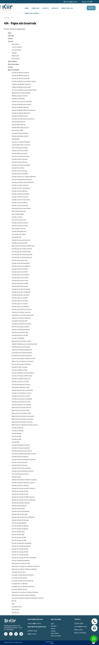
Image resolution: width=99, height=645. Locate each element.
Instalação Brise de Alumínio (20, 583)
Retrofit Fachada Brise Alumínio (21, 560)
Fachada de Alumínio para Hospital (21, 104)
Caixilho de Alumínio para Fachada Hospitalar (24, 344)
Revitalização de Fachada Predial (21, 251)
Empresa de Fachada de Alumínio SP (22, 350)
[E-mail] (94, 628)
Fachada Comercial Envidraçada (20, 263)
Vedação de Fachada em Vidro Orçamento (23, 488)
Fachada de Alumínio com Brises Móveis (23, 373)
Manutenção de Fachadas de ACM (21, 413)
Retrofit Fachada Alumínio (19, 523)
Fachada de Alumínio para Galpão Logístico (24, 81)
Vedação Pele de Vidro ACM (19, 514)
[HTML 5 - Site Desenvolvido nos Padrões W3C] (81, 642)
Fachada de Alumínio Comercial (20, 72)
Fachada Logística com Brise (20, 303)
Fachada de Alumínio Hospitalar (21, 78)
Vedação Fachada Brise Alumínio (21, 503)
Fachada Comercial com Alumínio (21, 266)
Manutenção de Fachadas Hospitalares (23, 419)
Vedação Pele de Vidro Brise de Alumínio (23, 517)
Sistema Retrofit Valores (19, 234)
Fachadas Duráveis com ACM (20, 335)
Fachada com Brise (17, 217)
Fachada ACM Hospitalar (19, 124)
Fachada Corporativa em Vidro (20, 381)
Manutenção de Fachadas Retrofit (21, 407)
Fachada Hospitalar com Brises (20, 295)
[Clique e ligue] (94, 621)
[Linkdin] (16, 634)
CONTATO (91, 8)
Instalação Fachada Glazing (19, 578)
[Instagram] (6, 634)
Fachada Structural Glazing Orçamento (23, 471)
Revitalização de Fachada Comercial (22, 248)
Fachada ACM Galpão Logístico (20, 127)
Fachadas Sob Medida (18, 338)
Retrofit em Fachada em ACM (20, 554)
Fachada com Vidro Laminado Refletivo (23, 182)
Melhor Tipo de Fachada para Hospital (22, 361)
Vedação (14, 53)
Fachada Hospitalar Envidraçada (21, 289)
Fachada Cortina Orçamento (20, 462)
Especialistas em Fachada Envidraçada (23, 315)
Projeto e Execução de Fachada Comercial (23, 358)
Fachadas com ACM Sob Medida (21, 142)
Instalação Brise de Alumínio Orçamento (23, 586)
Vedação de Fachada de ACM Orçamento (23, 497)
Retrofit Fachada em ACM (19, 540)
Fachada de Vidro (17, 606)
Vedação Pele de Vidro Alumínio (21, 511)
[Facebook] (11, 634)
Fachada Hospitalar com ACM (20, 283)
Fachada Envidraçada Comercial (20, 445)
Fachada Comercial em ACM (19, 243)
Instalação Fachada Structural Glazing (22, 580)
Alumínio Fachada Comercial (19, 95)
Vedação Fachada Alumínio (19, 505)
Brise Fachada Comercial (18, 228)
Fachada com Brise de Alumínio (20, 194)
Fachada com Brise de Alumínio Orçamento (24, 459)
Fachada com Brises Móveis (19, 202)
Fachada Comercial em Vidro (20, 260)
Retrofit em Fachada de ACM (20, 552)
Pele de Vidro (15, 609)
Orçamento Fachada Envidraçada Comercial (24, 453)
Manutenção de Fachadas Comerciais (22, 422)
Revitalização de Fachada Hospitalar (22, 254)
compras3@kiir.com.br (34, 623)
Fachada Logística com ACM (19, 298)
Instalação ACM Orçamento (19, 589)
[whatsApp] (94, 639)
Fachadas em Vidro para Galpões (21, 165)
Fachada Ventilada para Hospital (21, 384)
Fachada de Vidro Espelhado (20, 173)
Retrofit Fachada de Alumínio (20, 529)
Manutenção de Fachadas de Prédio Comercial (25, 425)
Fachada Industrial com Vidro (20, 280)
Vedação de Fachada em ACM (20, 494)
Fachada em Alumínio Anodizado (21, 113)
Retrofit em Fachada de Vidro (20, 549)
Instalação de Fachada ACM (19, 321)
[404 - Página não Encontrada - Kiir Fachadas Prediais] (16, 7)
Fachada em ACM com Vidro (19, 370)
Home (27, 8)
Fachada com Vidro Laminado (20, 185)
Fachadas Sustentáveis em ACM (21, 396)
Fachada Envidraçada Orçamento (21, 240)
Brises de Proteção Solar (19, 220)
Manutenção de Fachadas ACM (20, 410)
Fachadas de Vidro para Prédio (20, 156)
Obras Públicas (67, 8)
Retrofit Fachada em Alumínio (20, 526)
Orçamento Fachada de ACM (20, 133)
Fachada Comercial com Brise (20, 269)
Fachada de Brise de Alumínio (20, 456)
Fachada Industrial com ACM (20, 272)
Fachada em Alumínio (18, 430)
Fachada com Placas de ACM (20, 150)
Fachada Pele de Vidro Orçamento (21, 468)
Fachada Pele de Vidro (18, 168)
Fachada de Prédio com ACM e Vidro (22, 376)
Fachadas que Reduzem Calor (20, 332)
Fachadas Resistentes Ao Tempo (21, 347)
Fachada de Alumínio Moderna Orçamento (23, 110)
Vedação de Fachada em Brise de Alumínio (23, 500)
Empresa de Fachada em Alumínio (21, 364)
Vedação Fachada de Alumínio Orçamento (23, 482)
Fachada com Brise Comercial (20, 223)
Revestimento (16, 58)
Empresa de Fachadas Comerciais (21, 312)
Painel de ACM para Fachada (20, 147)
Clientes (45, 8)
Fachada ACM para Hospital (19, 153)
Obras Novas (15, 44)
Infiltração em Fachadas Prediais (21, 563)
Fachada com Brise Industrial (20, 205)
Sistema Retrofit (16, 50)
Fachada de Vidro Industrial (19, 162)
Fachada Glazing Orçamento (20, 465)
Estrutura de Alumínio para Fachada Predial (24, 90)
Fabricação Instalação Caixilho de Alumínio (24, 595)
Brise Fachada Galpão (18, 214)
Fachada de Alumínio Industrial (20, 75)
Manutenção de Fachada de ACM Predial (23, 246)
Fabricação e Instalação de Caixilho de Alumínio (25, 592)
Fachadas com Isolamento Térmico (21, 393)
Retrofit (14, 601)
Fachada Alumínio (17, 433)
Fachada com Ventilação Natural (21, 329)
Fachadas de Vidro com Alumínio (21, 188)
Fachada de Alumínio (17, 427)
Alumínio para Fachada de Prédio (21, 93)
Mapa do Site (78, 629)
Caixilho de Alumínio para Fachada (21, 87)
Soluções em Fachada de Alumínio (21, 318)
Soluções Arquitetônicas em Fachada (22, 390)
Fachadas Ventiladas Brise (19, 231)
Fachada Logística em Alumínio (20, 306)
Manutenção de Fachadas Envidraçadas (23, 416)
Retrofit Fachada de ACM (19, 537)
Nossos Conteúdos (13, 70)
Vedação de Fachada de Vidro (20, 491)
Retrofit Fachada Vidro (18, 531)
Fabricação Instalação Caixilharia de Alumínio (24, 569)
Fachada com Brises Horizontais (21, 199)
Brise (13, 604)
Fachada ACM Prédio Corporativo (21, 145)
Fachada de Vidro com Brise (19, 367)
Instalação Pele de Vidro (19, 572)
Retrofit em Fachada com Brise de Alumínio (24, 557)
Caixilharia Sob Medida (18, 98)
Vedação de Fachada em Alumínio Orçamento (24, 479)
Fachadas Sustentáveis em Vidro (21, 401)
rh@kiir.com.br (32, 634)
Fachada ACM (15, 139)
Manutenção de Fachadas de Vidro (21, 341)
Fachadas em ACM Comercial (20, 116)
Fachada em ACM (16, 439)
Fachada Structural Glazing (19, 171)
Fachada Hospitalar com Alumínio (21, 292)
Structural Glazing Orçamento (20, 474)
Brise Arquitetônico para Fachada (21, 208)
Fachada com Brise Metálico (20, 191)
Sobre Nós (35, 8)
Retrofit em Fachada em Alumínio (21, 546)
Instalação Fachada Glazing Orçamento (23, 575)
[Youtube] (21, 634)
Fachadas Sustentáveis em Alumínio (22, 399)
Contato (10, 67)
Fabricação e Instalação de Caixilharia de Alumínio (26, 566)
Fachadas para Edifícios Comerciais (22, 309)
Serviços (55, 8)
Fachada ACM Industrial (18, 121)
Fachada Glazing (16, 477)
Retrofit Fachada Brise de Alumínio (21, 543)
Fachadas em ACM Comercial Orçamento (23, 119)
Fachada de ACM (16, 436)
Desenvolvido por (49, 642)
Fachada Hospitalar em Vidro (20, 286)
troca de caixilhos (17, 47)
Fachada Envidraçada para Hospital (22, 179)
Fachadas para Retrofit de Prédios (21, 324)
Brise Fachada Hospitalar (19, 211)
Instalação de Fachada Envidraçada (22, 355)
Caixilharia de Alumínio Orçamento (21, 84)
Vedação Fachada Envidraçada (20, 520)
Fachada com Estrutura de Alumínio (22, 101)
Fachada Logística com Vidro (20, 300)
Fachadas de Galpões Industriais (21, 378)
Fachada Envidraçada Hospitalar (21, 448)
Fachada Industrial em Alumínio (20, 274)
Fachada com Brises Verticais (20, 197)
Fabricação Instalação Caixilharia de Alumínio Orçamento (28, 598)
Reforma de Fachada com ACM (20, 326)
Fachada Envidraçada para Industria (22, 451)
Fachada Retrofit (16, 237)
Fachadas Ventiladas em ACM (20, 136)
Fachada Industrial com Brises (20, 277)
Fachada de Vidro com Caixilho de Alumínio (24, 176)
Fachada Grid (15, 612)
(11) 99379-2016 (32, 631)
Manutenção (15, 55)
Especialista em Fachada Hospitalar (22, 352)
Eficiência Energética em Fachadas (21, 404)
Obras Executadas (32, 13)
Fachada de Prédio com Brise (20, 225)
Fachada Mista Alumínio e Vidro (20, 387)
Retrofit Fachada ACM (18, 534)
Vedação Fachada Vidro (18, 508)
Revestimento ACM (17, 130)
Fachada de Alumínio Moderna (20, 107)
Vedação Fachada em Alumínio (20, 485)
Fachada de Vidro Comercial (19, 159)
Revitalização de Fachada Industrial (22, 257)
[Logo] (10, 621)
